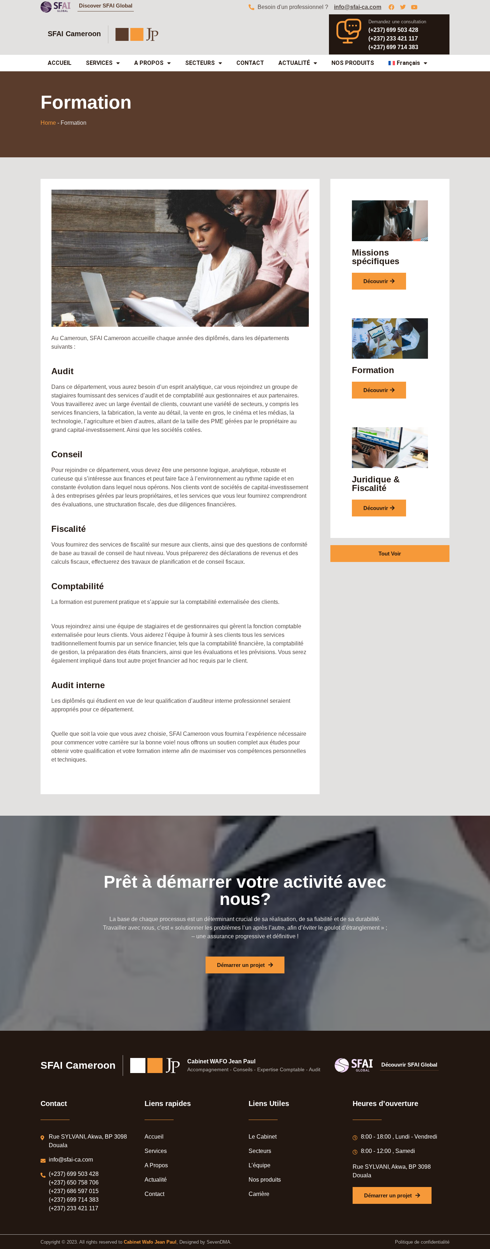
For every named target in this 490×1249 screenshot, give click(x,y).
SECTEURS (200, 62)
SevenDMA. (219, 1242)
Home (48, 123)
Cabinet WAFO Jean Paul (221, 1061)
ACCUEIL (59, 62)
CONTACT (250, 62)
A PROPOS (149, 62)
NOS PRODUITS (352, 62)
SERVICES (99, 62)
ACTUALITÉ (294, 62)
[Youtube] (414, 7)
